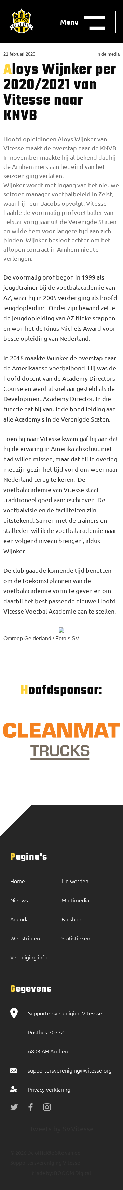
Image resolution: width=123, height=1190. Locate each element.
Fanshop (71, 919)
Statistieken (76, 938)
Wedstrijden (25, 938)
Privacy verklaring (49, 1089)
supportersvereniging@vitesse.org (70, 1070)
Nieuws (19, 900)
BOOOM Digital (72, 1173)
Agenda (19, 919)
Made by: (42, 1173)
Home (17, 881)
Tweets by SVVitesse (62, 1128)
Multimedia (75, 900)
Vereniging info (28, 957)
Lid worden (75, 881)
